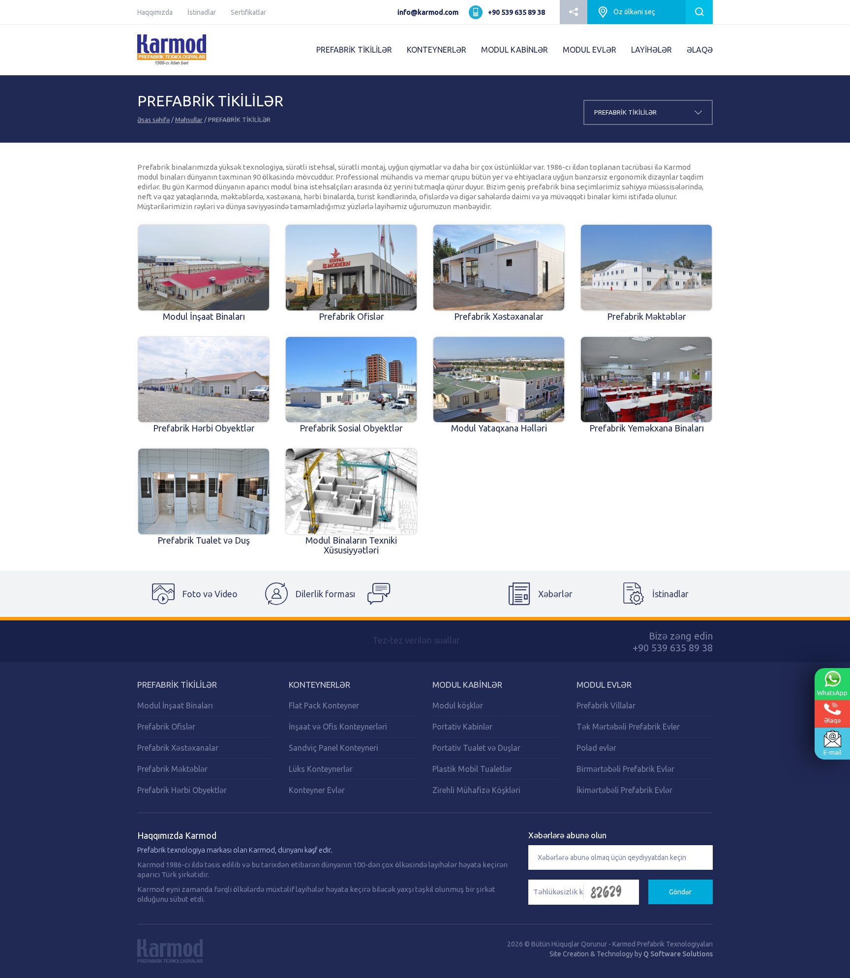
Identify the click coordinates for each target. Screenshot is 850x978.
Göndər (680, 892)
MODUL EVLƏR (589, 49)
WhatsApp (832, 692)
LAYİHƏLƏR (651, 49)
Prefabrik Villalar (606, 705)
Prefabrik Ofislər (166, 726)
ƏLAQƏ (700, 49)
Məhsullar (189, 119)
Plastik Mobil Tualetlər (472, 768)
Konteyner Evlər (317, 790)
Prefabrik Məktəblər (172, 768)
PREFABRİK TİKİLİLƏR (354, 49)
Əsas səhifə (153, 119)
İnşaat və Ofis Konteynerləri (338, 726)
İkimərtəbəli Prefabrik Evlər (624, 790)
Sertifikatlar (248, 12)
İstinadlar (201, 12)
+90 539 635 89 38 (516, 12)
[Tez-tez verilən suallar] (425, 594)
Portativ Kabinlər (462, 726)
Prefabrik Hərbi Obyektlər (182, 790)
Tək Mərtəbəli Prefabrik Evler (628, 726)
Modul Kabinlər (467, 684)
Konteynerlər (319, 684)
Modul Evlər (604, 684)
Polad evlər (596, 747)
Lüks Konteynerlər (321, 768)
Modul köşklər (457, 705)
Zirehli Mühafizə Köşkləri (476, 790)
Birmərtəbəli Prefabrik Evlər (625, 768)
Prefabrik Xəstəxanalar (177, 747)
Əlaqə (832, 720)
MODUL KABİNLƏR (514, 49)
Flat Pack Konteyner (324, 705)
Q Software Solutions (678, 954)
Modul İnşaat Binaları (175, 705)
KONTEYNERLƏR (436, 49)
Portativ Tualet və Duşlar (476, 747)
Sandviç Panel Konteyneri (333, 747)
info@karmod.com (427, 12)
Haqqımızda (155, 12)
